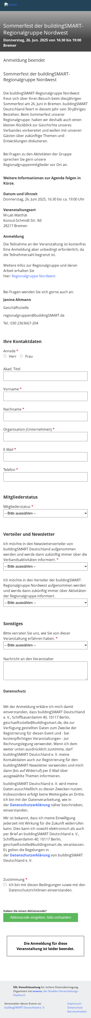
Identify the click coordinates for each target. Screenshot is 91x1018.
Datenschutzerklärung (30, 804)
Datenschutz (75, 1007)
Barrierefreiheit (77, 1011)
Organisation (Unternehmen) (28, 429)
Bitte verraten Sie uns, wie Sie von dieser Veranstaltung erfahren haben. (36, 636)
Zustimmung (15, 879)
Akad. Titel (11, 368)
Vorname (12, 389)
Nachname (13, 409)
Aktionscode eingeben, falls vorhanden (40, 917)
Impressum (74, 1003)
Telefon (10, 469)
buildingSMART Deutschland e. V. (24, 1007)
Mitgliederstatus (17, 506)
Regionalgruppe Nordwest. (34, 276)
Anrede (10, 351)
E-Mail (9, 449)
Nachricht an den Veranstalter (28, 658)
